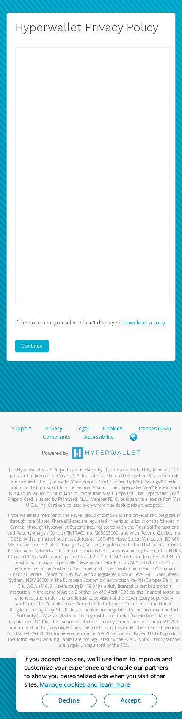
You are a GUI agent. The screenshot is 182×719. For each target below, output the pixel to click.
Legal (82, 428)
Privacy (53, 428)
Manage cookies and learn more (85, 684)
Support (21, 428)
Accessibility (98, 437)
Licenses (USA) (153, 428)
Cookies (112, 428)
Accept (131, 700)
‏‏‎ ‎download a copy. (144, 322)
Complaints (57, 437)
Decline (69, 700)
